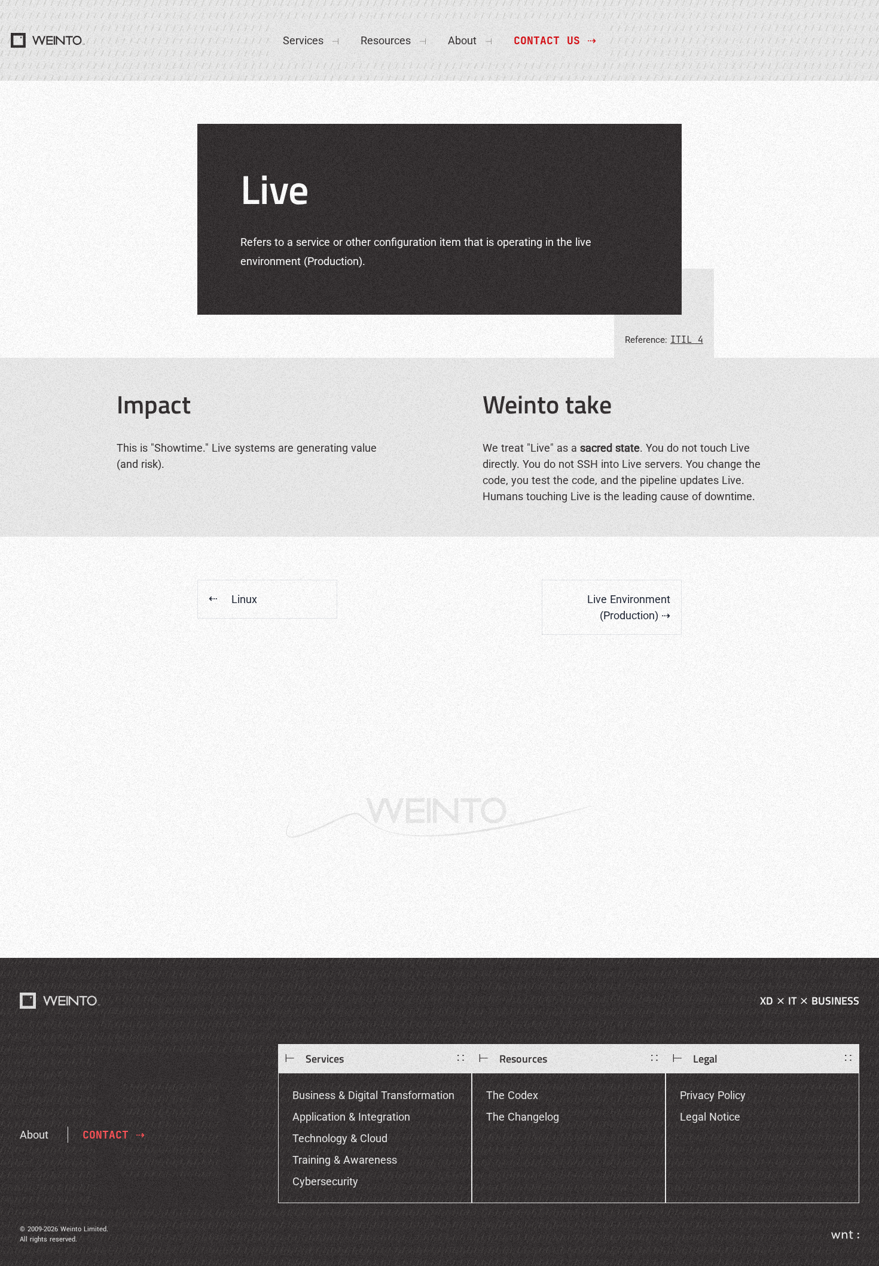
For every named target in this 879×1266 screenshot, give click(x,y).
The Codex (512, 1095)
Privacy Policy (713, 1095)
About (34, 1134)
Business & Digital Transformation (373, 1095)
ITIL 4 (686, 339)
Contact (114, 1135)
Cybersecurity (325, 1181)
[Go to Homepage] (48, 40)
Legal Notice (710, 1116)
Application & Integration (351, 1116)
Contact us (555, 40)
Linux (233, 599)
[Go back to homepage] (61, 1001)
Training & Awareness (344, 1160)
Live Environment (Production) (628, 607)
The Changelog (522, 1116)
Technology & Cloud (339, 1138)
